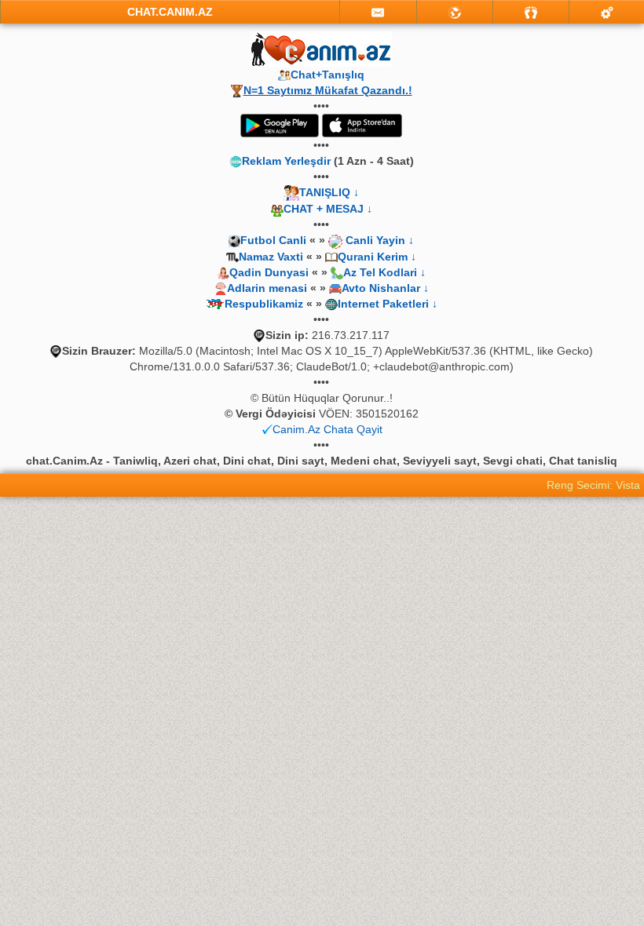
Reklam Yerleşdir (286, 161)
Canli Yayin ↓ (380, 240)
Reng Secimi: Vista (593, 485)
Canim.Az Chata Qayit (327, 429)
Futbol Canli (273, 240)
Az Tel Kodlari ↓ (384, 272)
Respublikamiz (264, 303)
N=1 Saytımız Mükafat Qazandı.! (327, 90)
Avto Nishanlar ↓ (385, 288)
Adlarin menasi (267, 288)
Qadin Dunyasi (269, 272)
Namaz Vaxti (272, 256)
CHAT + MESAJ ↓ (328, 208)
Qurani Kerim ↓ (377, 256)
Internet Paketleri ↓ (387, 303)
